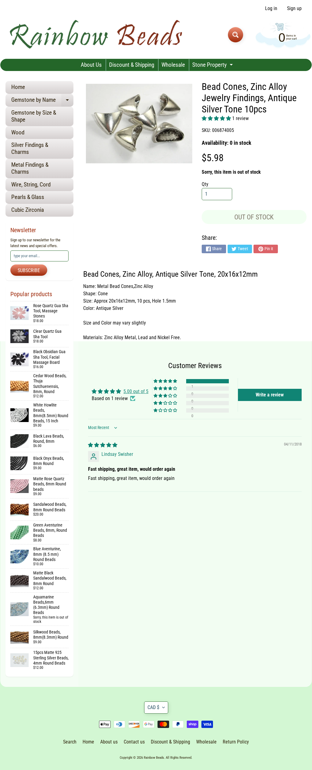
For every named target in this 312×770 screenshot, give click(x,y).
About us (109, 742)
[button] (217, 118)
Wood (17, 132)
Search (69, 742)
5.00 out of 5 (135, 391)
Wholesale (173, 64)
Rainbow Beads (154, 758)
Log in (271, 8)
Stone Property (213, 66)
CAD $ (153, 707)
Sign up (294, 8)
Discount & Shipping (131, 64)
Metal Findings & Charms (29, 168)
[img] (102, 445)
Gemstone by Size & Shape (33, 116)
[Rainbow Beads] (97, 34)
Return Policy (236, 742)
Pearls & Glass (27, 196)
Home (18, 86)
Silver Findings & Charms (29, 148)
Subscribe (29, 270)
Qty (205, 184)
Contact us (134, 742)
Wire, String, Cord (31, 184)
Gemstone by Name (42, 101)
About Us (91, 64)
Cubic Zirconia (27, 209)
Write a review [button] (270, 395)
